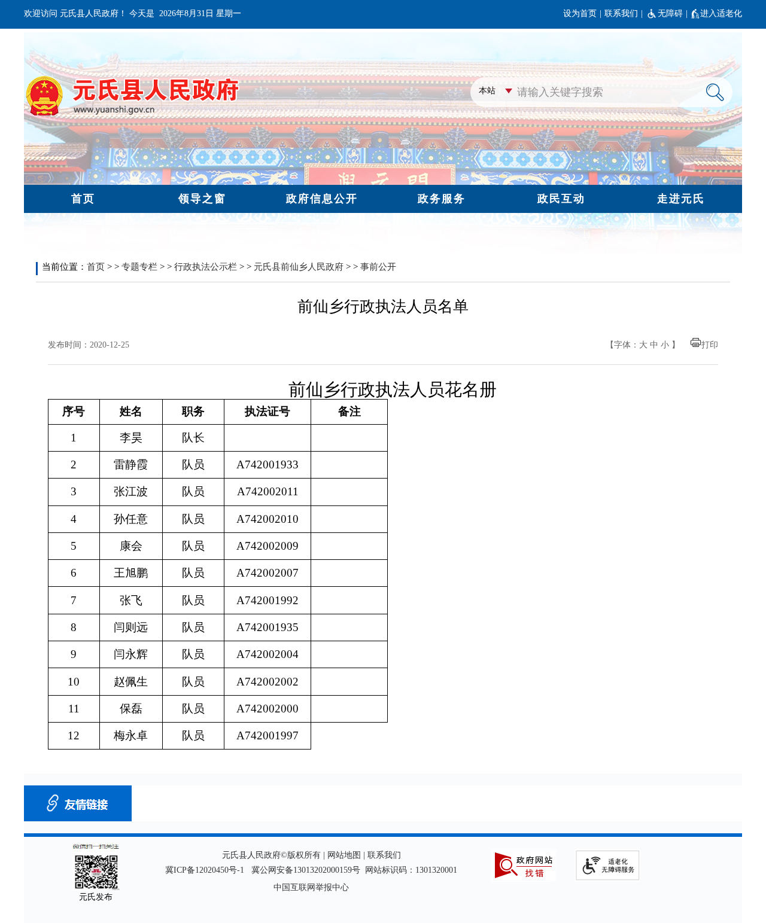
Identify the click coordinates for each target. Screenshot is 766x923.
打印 (709, 344)
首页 (96, 267)
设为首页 (580, 13)
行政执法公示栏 (205, 267)
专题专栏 (139, 267)
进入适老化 (721, 13)
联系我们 (621, 13)
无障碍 (670, 13)
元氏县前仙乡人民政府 (299, 267)
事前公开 (378, 267)
